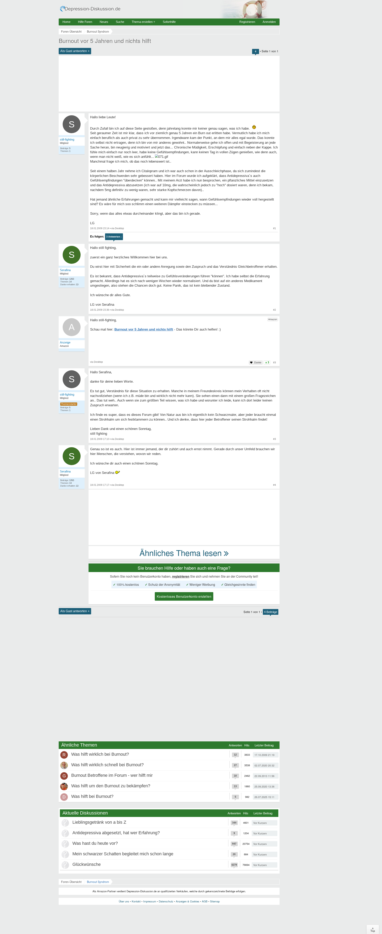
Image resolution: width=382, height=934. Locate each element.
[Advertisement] (169, 84)
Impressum (149, 901)
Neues (104, 21)
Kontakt (136, 901)
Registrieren (247, 21)
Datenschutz (166, 901)
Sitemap (215, 901)
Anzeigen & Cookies (187, 901)
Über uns (124, 901)
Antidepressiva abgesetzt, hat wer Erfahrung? (116, 832)
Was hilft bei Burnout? (92, 796)
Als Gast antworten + (75, 51)
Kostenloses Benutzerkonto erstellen (184, 596)
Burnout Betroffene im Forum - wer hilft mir (112, 775)
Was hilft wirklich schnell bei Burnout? (107, 764)
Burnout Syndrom (98, 882)
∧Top (372, 929)
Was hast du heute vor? (95, 843)
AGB (205, 901)
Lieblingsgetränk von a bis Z (99, 822)
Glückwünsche (86, 864)
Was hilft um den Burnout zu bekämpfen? (110, 785)
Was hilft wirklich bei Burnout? (100, 754)
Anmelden (269, 21)
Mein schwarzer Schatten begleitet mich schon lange (122, 853)
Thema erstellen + (143, 21)
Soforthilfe (169, 21)
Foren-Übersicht (71, 882)
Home (66, 21)
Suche (120, 21)
